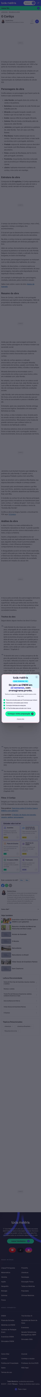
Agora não (20, 719)
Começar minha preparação (19, 714)
